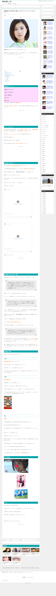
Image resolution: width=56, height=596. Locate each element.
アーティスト (44, 123)
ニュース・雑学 (45, 135)
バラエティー (44, 137)
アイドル (44, 117)
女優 (4, 15)
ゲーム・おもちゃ (45, 127)
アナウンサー (44, 121)
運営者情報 (9, 3)
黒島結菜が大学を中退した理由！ (10, 75)
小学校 (8, 77)
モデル (44, 139)
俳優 (43, 141)
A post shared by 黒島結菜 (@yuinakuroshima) (13, 216)
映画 (43, 157)
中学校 (8, 78)
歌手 (43, 161)
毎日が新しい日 (7, 1)
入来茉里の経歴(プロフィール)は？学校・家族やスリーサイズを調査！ (16, 554)
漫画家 (44, 165)
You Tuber (44, 115)
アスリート (44, 119)
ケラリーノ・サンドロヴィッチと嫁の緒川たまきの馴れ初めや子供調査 (25, 554)
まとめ (6, 81)
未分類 (44, 159)
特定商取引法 (24, 577)
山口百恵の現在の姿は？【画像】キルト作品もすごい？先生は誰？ (6, 563)
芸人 (43, 167)
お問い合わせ (15, 3)
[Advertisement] (21, 64)
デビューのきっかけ (8, 73)
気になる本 (44, 163)
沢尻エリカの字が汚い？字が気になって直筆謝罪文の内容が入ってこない (16, 563)
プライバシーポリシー (30, 577)
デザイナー (44, 131)
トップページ (4, 3)
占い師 (44, 143)
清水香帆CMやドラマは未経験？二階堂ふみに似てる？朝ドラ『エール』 (34, 554)
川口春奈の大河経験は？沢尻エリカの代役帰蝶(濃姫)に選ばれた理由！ (6, 554)
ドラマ (44, 133)
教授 (43, 153)
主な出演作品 (7, 80)
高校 (7, 79)
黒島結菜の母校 (7, 76)
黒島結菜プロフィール (8, 72)
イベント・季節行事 (45, 125)
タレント (44, 129)
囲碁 (43, 145)
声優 (43, 147)
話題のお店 (44, 169)
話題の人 (44, 171)
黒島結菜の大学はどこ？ (9, 74)
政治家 (44, 151)
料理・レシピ (44, 155)
